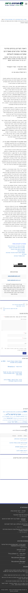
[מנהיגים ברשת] (14, 4)
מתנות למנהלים (21, 550)
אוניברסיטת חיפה (24, 414)
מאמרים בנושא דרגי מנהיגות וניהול (16, 246)
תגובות (14, 436)
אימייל (24, 338)
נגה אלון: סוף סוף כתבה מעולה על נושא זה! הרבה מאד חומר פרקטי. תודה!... (15, 578)
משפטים (15, 420)
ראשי (25, 19)
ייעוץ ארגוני (9, 418)
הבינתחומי (11, 416)
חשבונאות (15, 418)
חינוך (18, 418)
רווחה (21, 422)
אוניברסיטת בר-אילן (8, 412)
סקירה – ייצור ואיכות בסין (18, 511)
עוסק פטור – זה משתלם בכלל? (16, 554)
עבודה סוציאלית (10, 420)
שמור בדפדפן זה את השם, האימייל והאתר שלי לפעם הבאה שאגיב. (15, 349)
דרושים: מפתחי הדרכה (22, 450)
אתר (25, 343)
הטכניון (7, 416)
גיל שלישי (18, 416)
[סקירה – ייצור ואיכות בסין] (27, 511)
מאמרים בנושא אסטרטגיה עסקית (17, 248)
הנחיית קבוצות (21, 418)
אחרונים (20, 436)
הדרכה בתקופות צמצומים (21, 447)
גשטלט (14, 416)
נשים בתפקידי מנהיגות (19, 256)
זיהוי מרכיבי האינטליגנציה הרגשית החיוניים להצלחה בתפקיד (15, 530)
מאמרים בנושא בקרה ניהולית (18, 249)
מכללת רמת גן (21, 420)
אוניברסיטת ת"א (13, 414)
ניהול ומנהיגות (19, 19)
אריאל (22, 416)
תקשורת (9, 422)
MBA (25, 411)
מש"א (18, 420)
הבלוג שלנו (24, 536)
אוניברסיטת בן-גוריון (18, 412)
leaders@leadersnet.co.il (14, 280)
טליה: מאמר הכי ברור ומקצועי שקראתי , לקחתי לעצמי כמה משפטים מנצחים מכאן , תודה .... (15, 584)
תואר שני (14, 422)
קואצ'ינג (24, 422)
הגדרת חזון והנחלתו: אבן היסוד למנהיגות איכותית (16, 524)
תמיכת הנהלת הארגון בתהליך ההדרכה (18, 443)
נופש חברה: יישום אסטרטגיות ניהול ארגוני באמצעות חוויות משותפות (13, 545)
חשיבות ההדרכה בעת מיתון (20, 439)
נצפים (25, 436)
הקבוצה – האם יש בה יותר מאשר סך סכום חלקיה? (13, 519)
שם (25, 333)
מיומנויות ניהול (21, 251)
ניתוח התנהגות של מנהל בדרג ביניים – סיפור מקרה (18, 305)
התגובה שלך (23, 319)
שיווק (19, 422)
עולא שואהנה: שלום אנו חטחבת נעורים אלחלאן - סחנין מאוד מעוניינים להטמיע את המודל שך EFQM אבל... (15, 571)
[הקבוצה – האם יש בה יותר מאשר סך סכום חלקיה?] (27, 519)
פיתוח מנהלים (5, 420)
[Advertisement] (14, 11)
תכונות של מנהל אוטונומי (20, 515)
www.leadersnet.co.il (14, 276)
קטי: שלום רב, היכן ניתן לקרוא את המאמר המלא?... (15, 575)
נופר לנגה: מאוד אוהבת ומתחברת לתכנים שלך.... (16, 581)
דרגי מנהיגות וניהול (10, 19)
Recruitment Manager (18, 558)
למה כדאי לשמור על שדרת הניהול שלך (10, 309)
